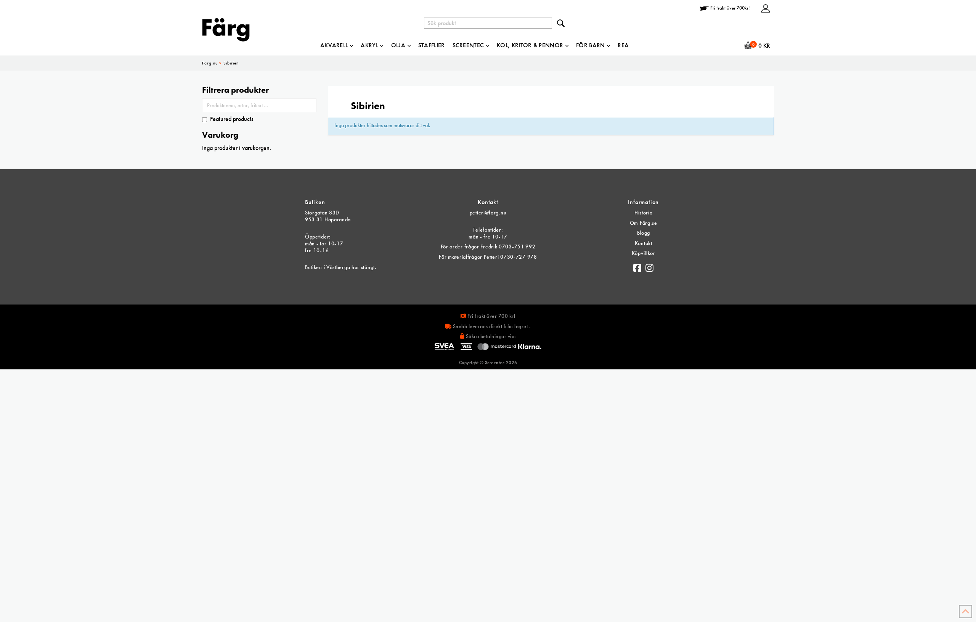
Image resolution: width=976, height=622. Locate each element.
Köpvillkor (643, 253)
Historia (643, 212)
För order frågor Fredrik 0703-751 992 (488, 246)
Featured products (232, 119)
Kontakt (643, 243)
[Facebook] (637, 265)
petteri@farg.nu (488, 212)
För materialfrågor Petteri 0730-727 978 (488, 256)
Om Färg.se (643, 222)
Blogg (643, 232)
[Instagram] (650, 265)
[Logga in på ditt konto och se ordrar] (765, 8)
